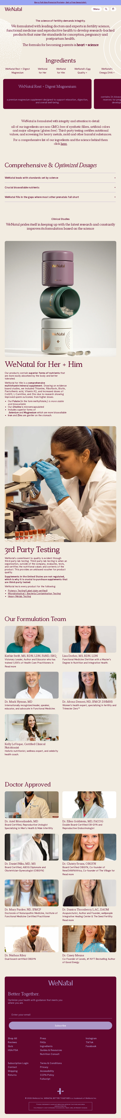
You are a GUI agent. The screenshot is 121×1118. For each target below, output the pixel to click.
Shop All (12, 1038)
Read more (10, 666)
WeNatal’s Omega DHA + (107, 70)
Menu (96, 9)
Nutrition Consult (49, 1054)
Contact (12, 1067)
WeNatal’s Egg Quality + (82, 70)
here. (64, 144)
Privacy (44, 1067)
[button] (60, 177)
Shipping (12, 1071)
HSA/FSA (13, 1050)
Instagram (91, 1038)
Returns (12, 1075)
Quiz (10, 1046)
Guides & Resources (51, 1050)
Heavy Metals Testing (19, 596)
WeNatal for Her (42, 70)
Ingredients (46, 1046)
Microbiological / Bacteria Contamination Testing (34, 593)
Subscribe (60, 1025)
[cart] (113, 9)
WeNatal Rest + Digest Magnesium (17, 70)
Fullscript (45, 1078)
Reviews (12, 1042)
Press (43, 1038)
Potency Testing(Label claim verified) (28, 590)
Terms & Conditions (51, 1063)
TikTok (89, 1042)
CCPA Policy (47, 1075)
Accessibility (47, 1071)
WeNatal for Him (61, 70)
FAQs (43, 1042)
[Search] (106, 9)
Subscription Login (18, 1063)
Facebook (91, 1046)
